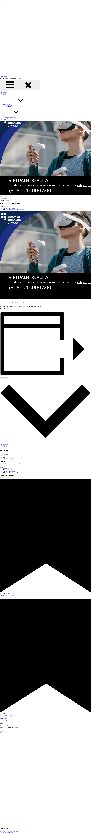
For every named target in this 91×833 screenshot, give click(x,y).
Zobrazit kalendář (3, 718)
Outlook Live (5, 447)
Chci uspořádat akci (9, 106)
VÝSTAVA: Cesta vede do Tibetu (8, 595)
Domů (3, 91)
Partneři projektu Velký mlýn (10, 117)
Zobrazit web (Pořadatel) (7, 469)
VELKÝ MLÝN (3, 76)
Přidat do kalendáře (3, 378)
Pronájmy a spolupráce (6, 104)
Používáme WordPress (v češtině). (6, 832)
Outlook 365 (4, 446)
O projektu (4, 116)
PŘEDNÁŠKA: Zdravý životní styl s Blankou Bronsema (14, 209)
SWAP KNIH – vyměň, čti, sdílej (8, 716)
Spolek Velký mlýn (8, 118)
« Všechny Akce (3, 198)
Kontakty (4, 119)
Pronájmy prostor (8, 105)
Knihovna (4, 93)
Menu (39, 89)
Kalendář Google (5, 444)
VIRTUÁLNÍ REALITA (7, 458)
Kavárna (4, 94)
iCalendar (4, 445)
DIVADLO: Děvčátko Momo (8, 208)
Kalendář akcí (5, 92)
